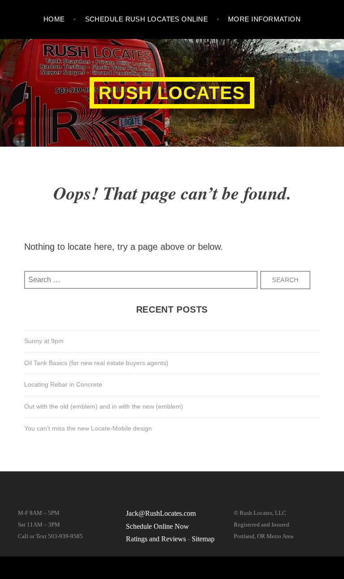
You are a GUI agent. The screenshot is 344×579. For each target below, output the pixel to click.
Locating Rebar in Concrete (63, 384)
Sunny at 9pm (44, 340)
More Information (264, 19)
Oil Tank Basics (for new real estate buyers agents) (96, 362)
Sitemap (203, 539)
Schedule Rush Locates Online (146, 19)
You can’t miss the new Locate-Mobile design (88, 428)
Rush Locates (172, 93)
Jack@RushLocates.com (161, 513)
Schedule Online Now (157, 526)
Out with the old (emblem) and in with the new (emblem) (103, 406)
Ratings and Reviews (156, 539)
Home (54, 19)
